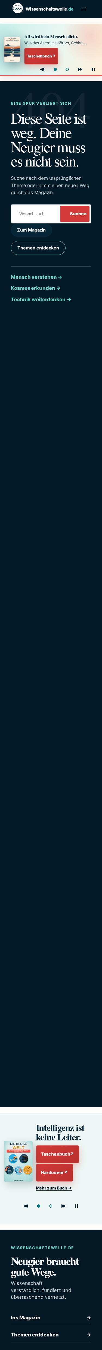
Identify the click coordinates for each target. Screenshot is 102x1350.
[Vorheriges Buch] (42, 69)
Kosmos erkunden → (36, 288)
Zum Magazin (31, 230)
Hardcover (54, 1172)
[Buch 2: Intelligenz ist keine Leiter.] (67, 69)
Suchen (78, 213)
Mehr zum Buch (54, 1188)
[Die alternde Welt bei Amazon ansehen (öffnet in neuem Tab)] (12, 49)
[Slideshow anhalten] (93, 69)
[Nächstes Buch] (80, 69)
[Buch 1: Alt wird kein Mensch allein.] (55, 69)
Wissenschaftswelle (49, 9)
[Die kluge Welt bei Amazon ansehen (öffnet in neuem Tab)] (17, 1161)
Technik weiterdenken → (41, 299)
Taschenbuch (41, 56)
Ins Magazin (51, 1317)
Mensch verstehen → (36, 277)
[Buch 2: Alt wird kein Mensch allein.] (51, 1206)
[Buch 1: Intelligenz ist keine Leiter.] (39, 1206)
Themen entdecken (38, 248)
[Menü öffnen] (83, 9)
